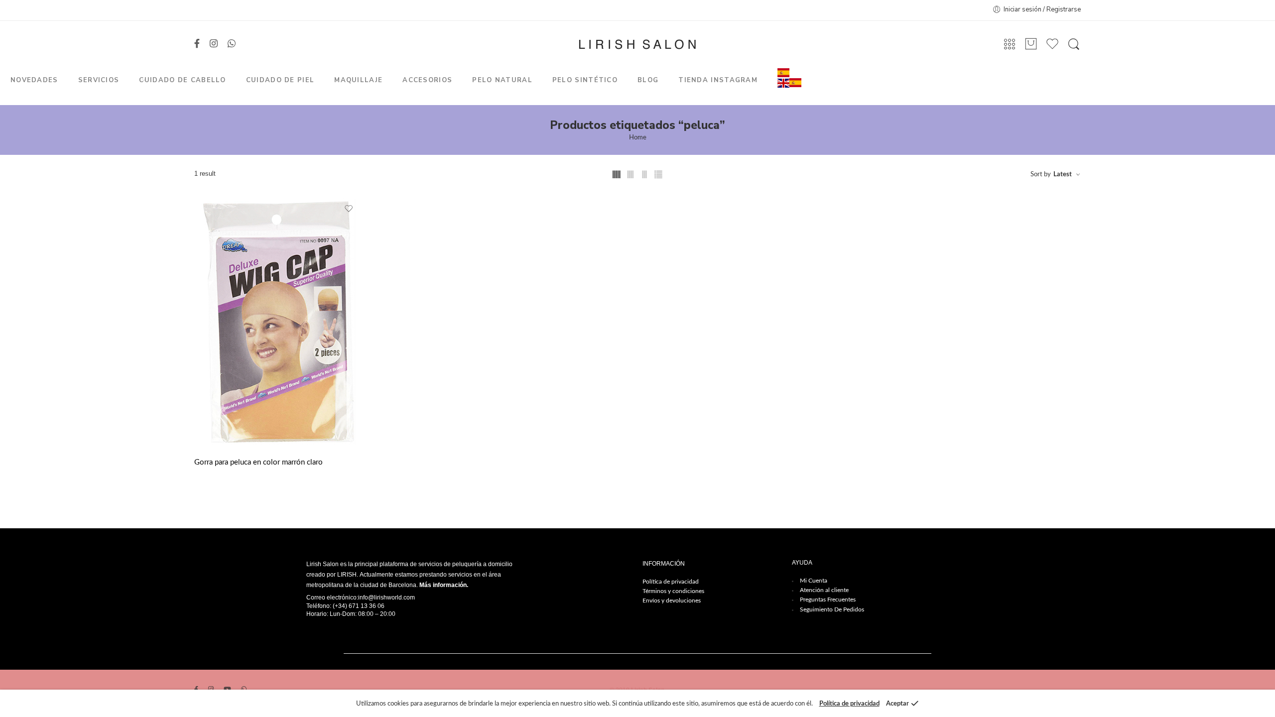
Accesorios (427, 80)
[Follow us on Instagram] (214, 44)
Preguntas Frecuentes (828, 599)
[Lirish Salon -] (637, 44)
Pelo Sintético (585, 80)
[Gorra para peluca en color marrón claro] (279, 322)
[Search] (1074, 44)
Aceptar (897, 704)
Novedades (34, 80)
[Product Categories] (1010, 44)
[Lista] (1031, 44)
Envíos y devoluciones (671, 600)
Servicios (99, 80)
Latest (1062, 174)
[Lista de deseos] (349, 209)
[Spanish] (783, 72)
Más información (443, 585)
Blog (648, 80)
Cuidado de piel (280, 80)
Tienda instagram (718, 80)
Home (637, 137)
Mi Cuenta (813, 581)
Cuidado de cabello (182, 80)
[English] (783, 83)
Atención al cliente (824, 590)
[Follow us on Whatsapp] (232, 44)
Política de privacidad (670, 582)
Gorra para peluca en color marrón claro (258, 462)
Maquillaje (358, 80)
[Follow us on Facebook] (197, 44)
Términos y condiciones (673, 591)
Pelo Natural (502, 80)
